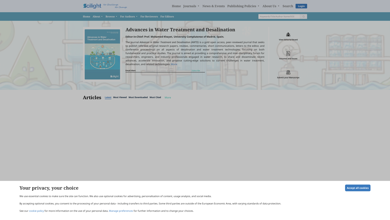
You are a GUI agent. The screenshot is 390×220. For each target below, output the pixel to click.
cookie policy (36, 211)
